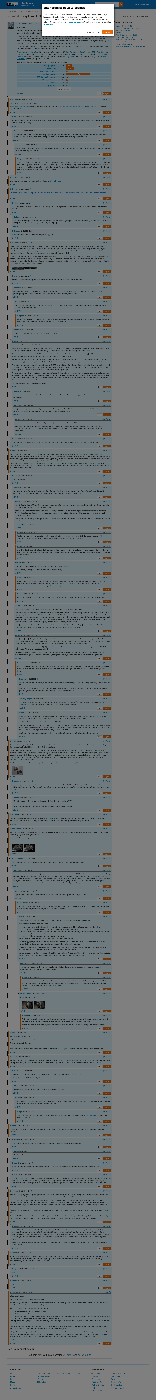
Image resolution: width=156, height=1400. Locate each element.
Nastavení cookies (93, 32)
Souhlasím (107, 32)
